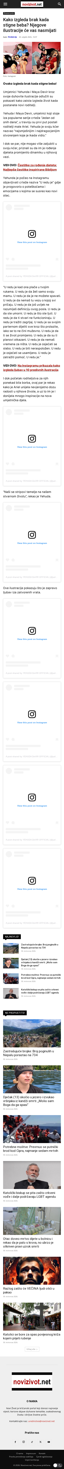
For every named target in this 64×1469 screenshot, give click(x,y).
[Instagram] (24, 1442)
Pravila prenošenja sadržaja (21, 1456)
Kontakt (42, 1453)
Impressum (31, 1453)
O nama (19, 1453)
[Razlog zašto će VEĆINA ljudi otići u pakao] (32, 1271)
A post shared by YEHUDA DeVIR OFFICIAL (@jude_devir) (35, 276)
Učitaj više (31, 1349)
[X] (40, 1442)
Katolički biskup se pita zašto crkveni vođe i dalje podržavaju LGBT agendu (29, 1195)
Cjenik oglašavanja (44, 1456)
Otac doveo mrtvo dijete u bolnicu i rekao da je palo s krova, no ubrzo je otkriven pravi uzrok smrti (28, 1242)
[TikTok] (32, 1442)
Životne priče (9, 13)
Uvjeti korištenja (32, 1460)
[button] (5, 4)
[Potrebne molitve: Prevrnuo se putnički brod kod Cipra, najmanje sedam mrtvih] (11, 978)
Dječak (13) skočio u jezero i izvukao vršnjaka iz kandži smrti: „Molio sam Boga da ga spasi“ (39, 962)
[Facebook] (15, 1442)
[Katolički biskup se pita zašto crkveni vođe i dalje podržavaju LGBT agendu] (11, 993)
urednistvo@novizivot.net (41, 1421)
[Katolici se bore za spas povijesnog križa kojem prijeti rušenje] (32, 1317)
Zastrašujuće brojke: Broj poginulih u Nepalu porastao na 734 (28, 1053)
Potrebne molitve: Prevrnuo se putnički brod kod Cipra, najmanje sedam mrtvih (30, 1149)
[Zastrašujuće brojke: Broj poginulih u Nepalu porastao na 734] (11, 948)
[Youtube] (49, 1442)
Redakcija (12, 37)
